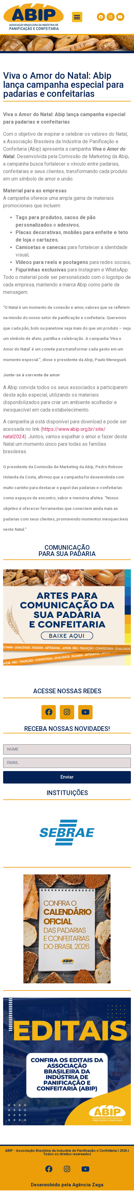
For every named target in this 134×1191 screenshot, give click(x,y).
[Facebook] (101, 17)
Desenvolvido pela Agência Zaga (67, 1185)
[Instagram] (111, 17)
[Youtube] (120, 17)
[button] (77, 17)
